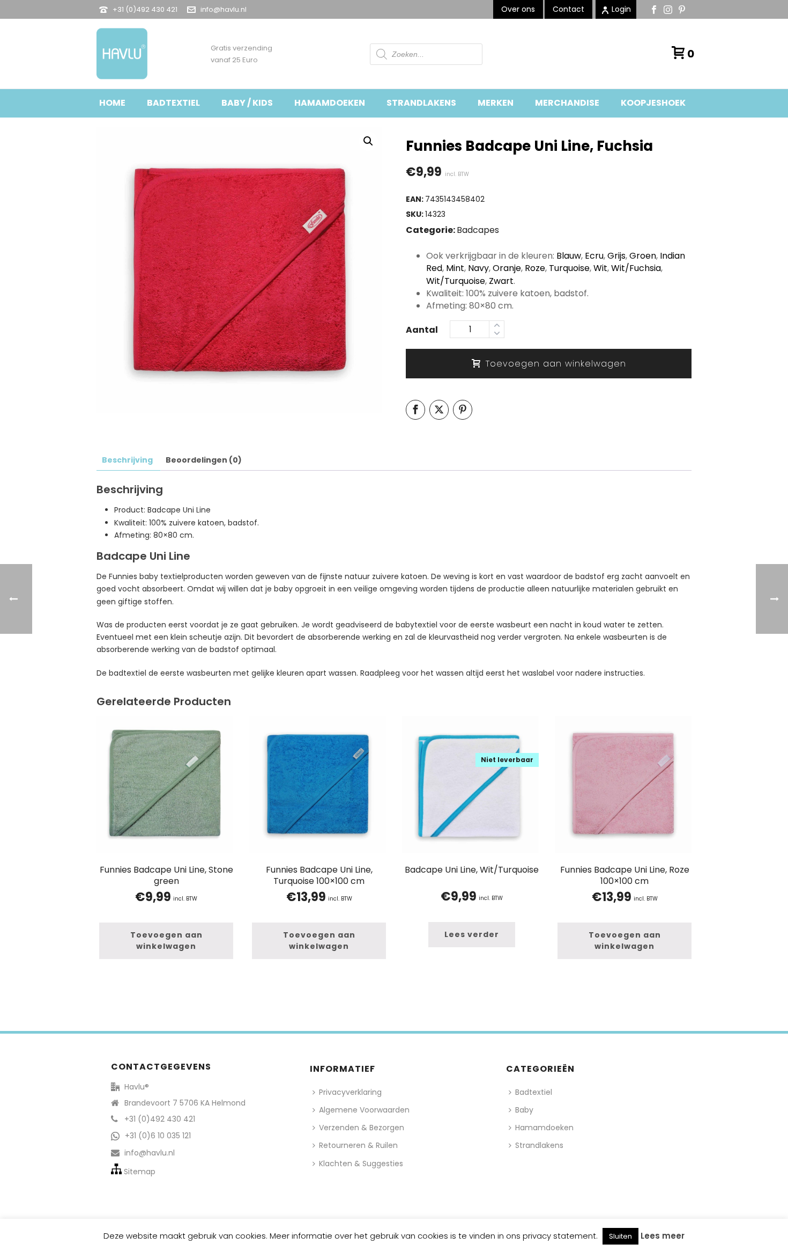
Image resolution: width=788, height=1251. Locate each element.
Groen (642, 256)
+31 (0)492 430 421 (145, 9)
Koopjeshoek (653, 103)
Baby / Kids (247, 103)
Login (621, 9)
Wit (600, 268)
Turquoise (569, 268)
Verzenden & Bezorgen (361, 1127)
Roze (535, 268)
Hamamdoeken (329, 103)
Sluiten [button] (620, 1236)
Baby (524, 1109)
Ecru (594, 256)
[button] (368, 141)
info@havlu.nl (223, 9)
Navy (478, 268)
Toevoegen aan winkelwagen (556, 363)
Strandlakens (421, 103)
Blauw (568, 256)
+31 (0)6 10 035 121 (158, 1135)
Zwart (501, 281)
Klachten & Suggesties (361, 1163)
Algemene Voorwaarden (364, 1109)
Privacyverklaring (350, 1092)
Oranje (507, 268)
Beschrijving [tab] (127, 460)
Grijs (616, 256)
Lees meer (663, 1235)
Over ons (518, 9)
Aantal (422, 330)
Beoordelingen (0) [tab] (204, 460)
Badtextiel (173, 103)
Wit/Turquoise (455, 281)
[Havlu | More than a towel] (117, 54)
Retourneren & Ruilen (358, 1145)
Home (112, 103)
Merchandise (567, 103)
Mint (455, 268)
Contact (568, 9)
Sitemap (139, 1171)
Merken (496, 103)
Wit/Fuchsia (636, 268)
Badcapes (478, 230)
